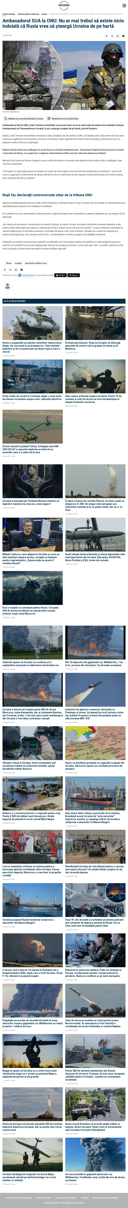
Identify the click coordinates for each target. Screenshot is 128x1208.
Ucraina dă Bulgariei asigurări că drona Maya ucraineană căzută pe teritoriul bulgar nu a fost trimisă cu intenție (29, 1177)
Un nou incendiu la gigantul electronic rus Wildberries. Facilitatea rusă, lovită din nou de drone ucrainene (95, 1177)
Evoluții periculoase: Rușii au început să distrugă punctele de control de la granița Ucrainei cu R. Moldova (92, 345)
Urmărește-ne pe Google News (65, 118)
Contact (84, 1198)
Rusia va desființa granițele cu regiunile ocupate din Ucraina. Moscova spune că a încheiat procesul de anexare (94, 765)
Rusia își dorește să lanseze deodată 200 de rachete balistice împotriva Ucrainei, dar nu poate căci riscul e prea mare (32, 1126)
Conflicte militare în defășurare (28, 14)
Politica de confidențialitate (19, 1198)
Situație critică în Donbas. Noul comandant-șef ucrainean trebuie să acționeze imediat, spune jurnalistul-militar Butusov (29, 765)
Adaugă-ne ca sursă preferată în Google (25, 118)
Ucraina (44, 14)
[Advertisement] (95, 436)
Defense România (8, 14)
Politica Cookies (43, 1198)
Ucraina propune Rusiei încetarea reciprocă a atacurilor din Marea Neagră (28, 921)
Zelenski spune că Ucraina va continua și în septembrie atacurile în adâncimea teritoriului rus (30, 664)
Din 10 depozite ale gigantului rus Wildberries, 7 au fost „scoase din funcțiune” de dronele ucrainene (94, 664)
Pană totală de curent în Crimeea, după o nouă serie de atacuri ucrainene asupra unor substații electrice (32, 398)
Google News (28, 275)
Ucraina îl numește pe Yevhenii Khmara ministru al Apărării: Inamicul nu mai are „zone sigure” (30, 502)
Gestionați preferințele (66, 1198)
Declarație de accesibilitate (105, 1198)
